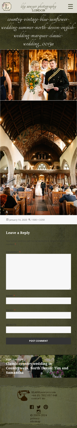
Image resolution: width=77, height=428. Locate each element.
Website (11, 324)
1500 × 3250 (38, 219)
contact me (38, 398)
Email (11, 310)
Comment (13, 252)
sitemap (35, 421)
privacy (34, 418)
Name (10, 295)
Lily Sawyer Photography (38, 6)
